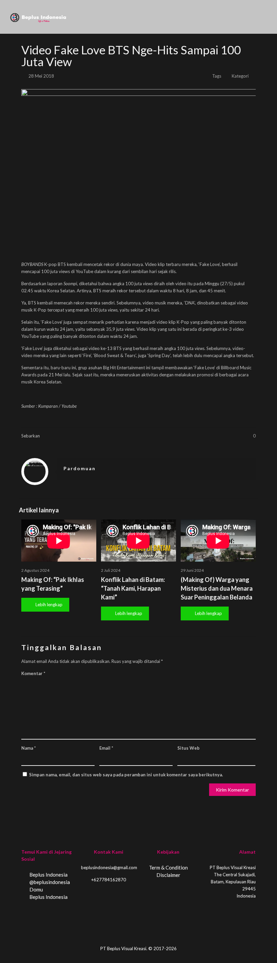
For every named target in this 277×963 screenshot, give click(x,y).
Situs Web (188, 748)
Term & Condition (168, 867)
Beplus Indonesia (48, 875)
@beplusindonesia (49, 882)
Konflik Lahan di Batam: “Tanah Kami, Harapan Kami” (133, 588)
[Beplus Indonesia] (38, 17)
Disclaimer (168, 875)
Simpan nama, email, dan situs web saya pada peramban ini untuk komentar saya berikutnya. (126, 774)
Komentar (33, 673)
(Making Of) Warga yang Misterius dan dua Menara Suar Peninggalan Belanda (217, 588)
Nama (28, 748)
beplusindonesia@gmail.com (109, 867)
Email (106, 748)
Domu (35, 889)
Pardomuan (80, 468)
